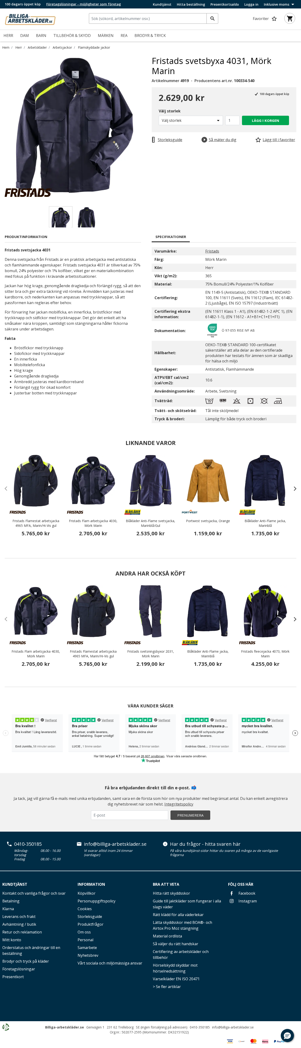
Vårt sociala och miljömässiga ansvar (110, 963)
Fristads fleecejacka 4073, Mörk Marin (265, 653)
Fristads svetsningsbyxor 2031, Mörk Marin (150, 653)
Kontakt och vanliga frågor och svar (34, 893)
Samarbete (87, 947)
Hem (5, 47)
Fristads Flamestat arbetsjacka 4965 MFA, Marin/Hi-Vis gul (35, 523)
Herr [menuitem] (8, 35)
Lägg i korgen (265, 120)
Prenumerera (190, 815)
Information (91, 884)
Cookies (85, 908)
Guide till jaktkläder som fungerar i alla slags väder (187, 903)
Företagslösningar (18, 969)
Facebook (246, 893)
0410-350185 (28, 844)
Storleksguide (90, 916)
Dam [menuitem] (24, 35)
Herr (18, 47)
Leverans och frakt (19, 916)
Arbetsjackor (62, 47)
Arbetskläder (37, 47)
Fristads (212, 251)
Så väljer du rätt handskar (175, 943)
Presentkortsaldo (224, 4)
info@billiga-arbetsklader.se (115, 844)
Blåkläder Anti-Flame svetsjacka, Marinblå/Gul (150, 523)
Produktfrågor (90, 924)
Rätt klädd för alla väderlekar (178, 914)
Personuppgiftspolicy (96, 901)
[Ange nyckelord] (212, 18)
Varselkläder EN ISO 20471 (176, 978)
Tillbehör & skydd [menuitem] (72, 35)
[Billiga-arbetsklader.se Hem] (30, 18)
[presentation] (292, 488)
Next (148, 126)
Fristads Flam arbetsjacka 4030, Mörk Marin (93, 523)
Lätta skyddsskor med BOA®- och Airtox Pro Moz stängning (182, 925)
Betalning (11, 901)
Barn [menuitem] (41, 35)
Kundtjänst (162, 4)
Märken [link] (106, 35)
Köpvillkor (86, 893)
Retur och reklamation (22, 932)
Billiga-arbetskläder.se (64, 1027)
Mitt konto (11, 939)
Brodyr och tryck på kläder (25, 961)
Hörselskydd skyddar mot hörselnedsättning (175, 968)
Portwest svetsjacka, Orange (208, 521)
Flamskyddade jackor (94, 47)
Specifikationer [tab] (170, 236)
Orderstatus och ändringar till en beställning (31, 950)
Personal (85, 939)
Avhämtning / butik (19, 924)
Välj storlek (170, 111)
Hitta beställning (191, 4)
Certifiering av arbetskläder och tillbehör (181, 954)
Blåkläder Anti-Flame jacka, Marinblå (265, 523)
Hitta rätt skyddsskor (171, 893)
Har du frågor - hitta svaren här (205, 844)
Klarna (8, 908)
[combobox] (153, 18)
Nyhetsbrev (88, 955)
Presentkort (13, 976)
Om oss (84, 932)
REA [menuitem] (124, 35)
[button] (287, 1035)
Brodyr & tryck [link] (150, 35)
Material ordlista (167, 936)
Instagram (247, 901)
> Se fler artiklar (167, 986)
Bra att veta (166, 884)
